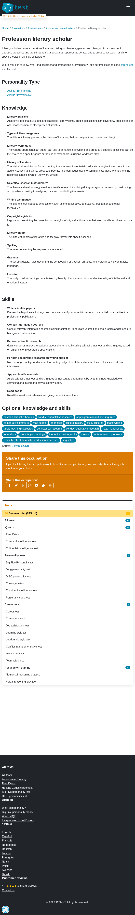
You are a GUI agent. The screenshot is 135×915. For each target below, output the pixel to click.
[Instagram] (29, 485)
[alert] (5, 909)
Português (8, 857)
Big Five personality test (16, 791)
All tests (67, 520)
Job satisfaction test (17, 625)
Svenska (7, 870)
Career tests (67, 604)
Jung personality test (18, 569)
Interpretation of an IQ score (18, 820)
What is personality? (14, 807)
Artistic (11, 90)
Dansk (6, 874)
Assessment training (67, 667)
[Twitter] (16, 485)
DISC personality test (18, 576)
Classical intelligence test (21, 541)
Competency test (16, 618)
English (6, 832)
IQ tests (67, 527)
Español (7, 836)
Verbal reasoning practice (21, 681)
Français (7, 840)
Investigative (24, 95)
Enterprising (24, 90)
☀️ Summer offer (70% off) (67, 513)
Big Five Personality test (20, 562)
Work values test (15, 653)
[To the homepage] (15, 7)
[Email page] (50, 485)
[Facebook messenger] (36, 485)
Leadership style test (18, 639)
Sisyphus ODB (20, 446)
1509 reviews (29, 886)
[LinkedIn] (23, 485)
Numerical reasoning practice (23, 674)
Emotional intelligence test (21, 590)
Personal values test (18, 597)
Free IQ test (12, 534)
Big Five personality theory (17, 812)
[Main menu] (128, 8)
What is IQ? (8, 816)
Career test (12, 611)
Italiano (6, 853)
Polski (5, 865)
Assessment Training (14, 779)
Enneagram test (15, 583)
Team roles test (15, 660)
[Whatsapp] (43, 485)
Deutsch (7, 849)
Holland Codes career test (17, 787)
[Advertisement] (67, 713)
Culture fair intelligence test (22, 548)
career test (127, 65)
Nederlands (9, 844)
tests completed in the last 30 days (25, 16)
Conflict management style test (24, 646)
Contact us (8, 890)
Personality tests (67, 555)
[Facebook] (9, 485)
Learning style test (16, 632)
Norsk (5, 861)
